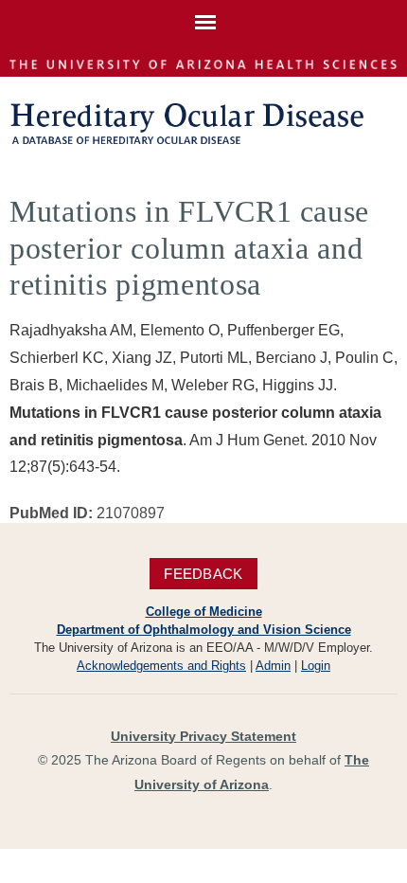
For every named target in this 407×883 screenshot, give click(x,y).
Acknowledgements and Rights (161, 665)
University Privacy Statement (203, 736)
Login (315, 665)
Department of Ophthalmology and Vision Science (204, 629)
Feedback (203, 574)
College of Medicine (204, 611)
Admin (273, 665)
